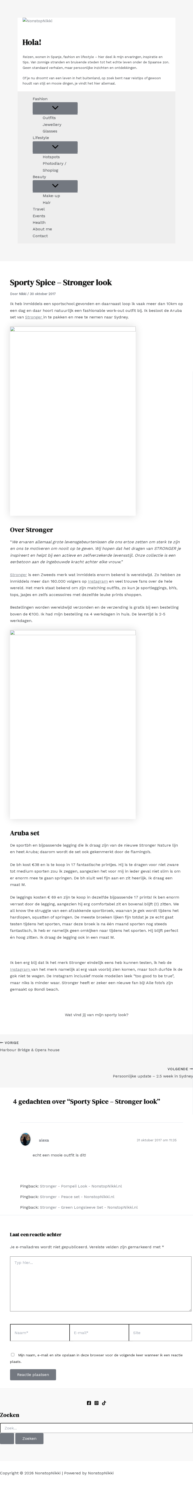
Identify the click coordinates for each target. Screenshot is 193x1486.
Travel (39, 209)
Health (39, 222)
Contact (40, 235)
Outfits (49, 117)
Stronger (34, 317)
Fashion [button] (40, 98)
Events (39, 215)
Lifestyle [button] (41, 137)
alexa (44, 1140)
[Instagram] (96, 1403)
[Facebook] (89, 1403)
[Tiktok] (104, 1403)
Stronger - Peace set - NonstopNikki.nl (77, 1196)
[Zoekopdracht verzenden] (7, 1438)
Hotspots (51, 156)
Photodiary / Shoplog (54, 166)
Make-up (51, 195)
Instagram (98, 581)
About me (42, 229)
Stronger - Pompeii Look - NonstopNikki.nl (81, 1186)
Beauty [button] (39, 176)
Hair (47, 202)
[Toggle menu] (55, 108)
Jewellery (52, 124)
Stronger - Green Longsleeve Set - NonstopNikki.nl (89, 1207)
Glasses (50, 131)
